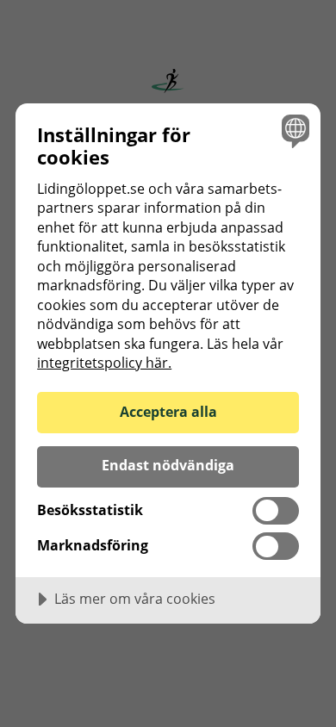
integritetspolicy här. (104, 362)
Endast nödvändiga (168, 465)
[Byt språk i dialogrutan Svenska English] (293, 130)
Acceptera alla (168, 411)
